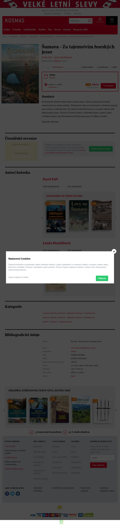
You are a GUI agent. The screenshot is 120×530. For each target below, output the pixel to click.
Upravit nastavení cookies (18, 277)
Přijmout (102, 278)
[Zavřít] (114, 251)
